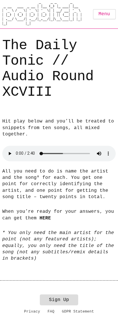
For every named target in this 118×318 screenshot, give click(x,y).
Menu (104, 14)
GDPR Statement (78, 311)
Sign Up (59, 299)
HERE (45, 218)
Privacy (32, 311)
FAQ (51, 311)
